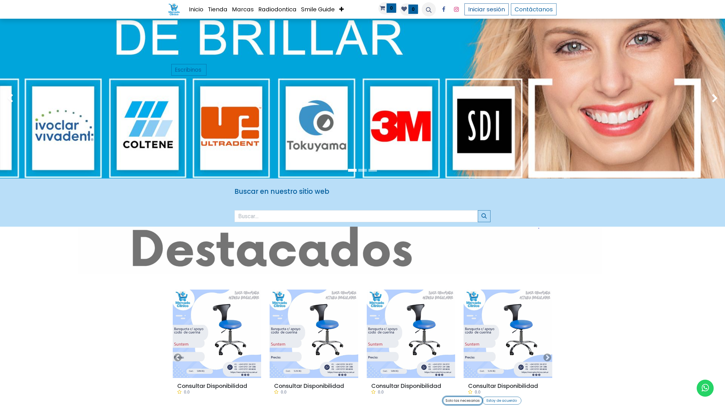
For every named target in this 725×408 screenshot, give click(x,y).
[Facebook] (443, 9)
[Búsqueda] (484, 216)
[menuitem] (196, 9)
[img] (29, 98)
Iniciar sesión (486, 9)
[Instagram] (456, 9)
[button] (429, 9)
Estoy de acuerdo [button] (502, 400)
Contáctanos (534, 9)
